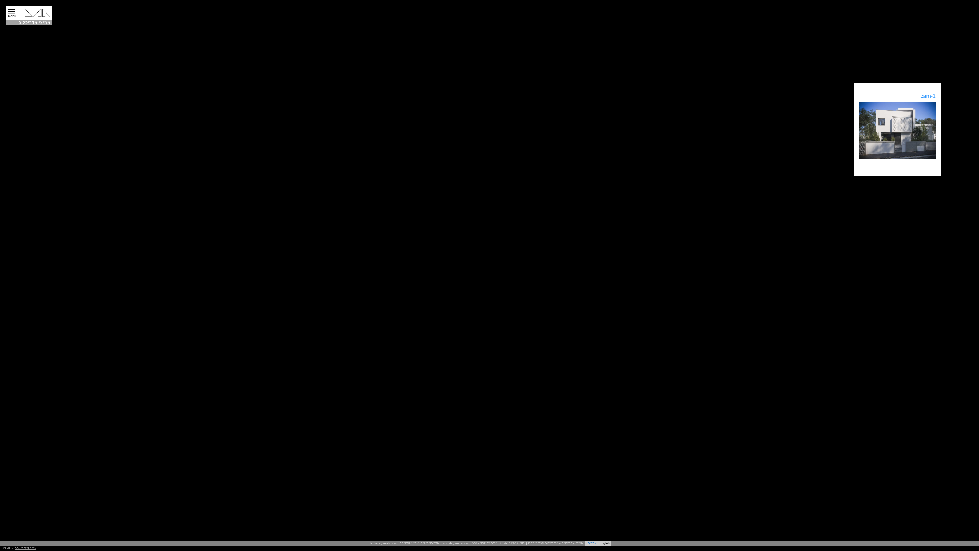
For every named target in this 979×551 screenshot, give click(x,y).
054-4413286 (509, 543)
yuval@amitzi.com (457, 543)
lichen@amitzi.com (384, 543)
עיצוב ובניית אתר (25, 548)
